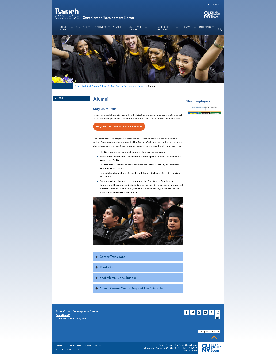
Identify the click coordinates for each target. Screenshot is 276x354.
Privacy (87, 345)
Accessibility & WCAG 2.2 (67, 349)
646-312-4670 (63, 315)
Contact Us (60, 345)
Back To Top (214, 337)
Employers (100, 27)
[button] (220, 29)
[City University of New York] (212, 14)
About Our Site (74, 345)
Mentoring (107, 267)
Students (81, 27)
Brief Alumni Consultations (118, 277)
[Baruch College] (67, 13)
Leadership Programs (162, 28)
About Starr (62, 28)
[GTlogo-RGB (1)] (208, 110)
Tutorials (205, 27)
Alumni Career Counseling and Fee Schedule (131, 288)
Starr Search (213, 4)
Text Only (98, 345)
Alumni (117, 27)
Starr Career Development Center (108, 17)
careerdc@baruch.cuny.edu (71, 318)
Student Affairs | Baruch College (91, 86)
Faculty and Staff (134, 28)
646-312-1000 (190, 350)
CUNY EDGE (187, 28)
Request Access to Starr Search (119, 126)
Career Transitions (112, 256)
